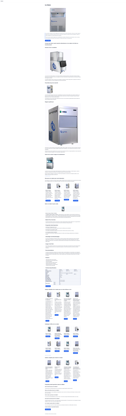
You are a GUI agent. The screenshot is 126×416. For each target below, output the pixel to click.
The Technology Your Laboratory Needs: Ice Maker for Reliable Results (76, 368)
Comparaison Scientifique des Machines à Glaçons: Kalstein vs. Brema (67, 368)
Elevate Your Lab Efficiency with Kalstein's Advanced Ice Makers (76, 299)
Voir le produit (48, 200)
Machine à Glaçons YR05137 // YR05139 (51, 213)
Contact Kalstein (48, 409)
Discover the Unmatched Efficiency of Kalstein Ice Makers (49, 368)
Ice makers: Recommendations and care (58, 299)
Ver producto (48, 336)
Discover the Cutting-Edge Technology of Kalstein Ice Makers (67, 299)
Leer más (47, 320)
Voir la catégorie (48, 40)
